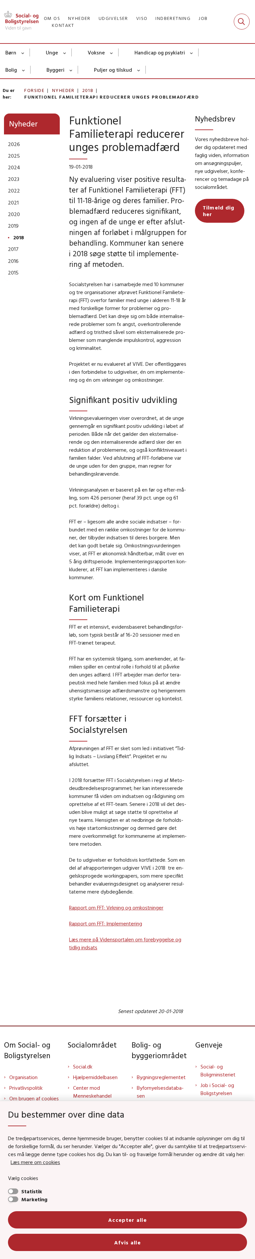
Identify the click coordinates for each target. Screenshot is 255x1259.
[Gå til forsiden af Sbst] (19, 22)
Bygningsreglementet (161, 1077)
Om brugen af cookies (34, 1098)
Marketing (34, 1199)
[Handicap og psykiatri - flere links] (192, 52)
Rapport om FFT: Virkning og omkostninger (116, 907)
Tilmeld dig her (219, 210)
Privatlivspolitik (25, 1087)
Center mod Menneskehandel (92, 1091)
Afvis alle (127, 1242)
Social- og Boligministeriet (218, 1070)
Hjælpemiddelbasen (95, 1077)
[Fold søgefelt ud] (242, 22)
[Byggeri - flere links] (71, 70)
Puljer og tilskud (113, 69)
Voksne (96, 52)
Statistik (31, 1191)
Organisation (23, 1077)
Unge (52, 52)
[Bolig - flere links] (24, 70)
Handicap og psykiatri (159, 52)
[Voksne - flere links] (112, 52)
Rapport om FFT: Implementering (105, 923)
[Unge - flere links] (65, 52)
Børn (10, 52)
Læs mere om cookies (35, 1162)
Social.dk (82, 1066)
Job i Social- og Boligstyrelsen (217, 1089)
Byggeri (55, 69)
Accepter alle (127, 1220)
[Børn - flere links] (23, 52)
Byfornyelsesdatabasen (160, 1091)
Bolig (11, 69)
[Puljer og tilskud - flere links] (139, 70)
